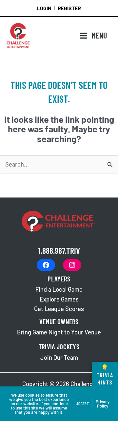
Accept (82, 403)
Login (44, 8)
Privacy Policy (102, 403)
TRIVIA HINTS (105, 375)
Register (69, 8)
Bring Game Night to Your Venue (59, 332)
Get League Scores (59, 308)
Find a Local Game (59, 289)
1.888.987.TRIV (59, 250)
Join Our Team (59, 357)
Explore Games (59, 299)
